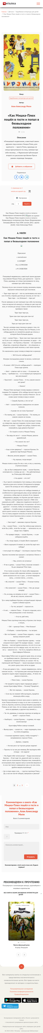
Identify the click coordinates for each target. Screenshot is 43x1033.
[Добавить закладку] (29, 191)
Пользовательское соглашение (21, 989)
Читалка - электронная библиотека (26, 1031)
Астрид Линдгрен (21, 947)
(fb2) (31, 222)
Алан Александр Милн (21, 106)
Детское (11, 12)
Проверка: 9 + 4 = (21, 833)
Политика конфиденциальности (21, 991)
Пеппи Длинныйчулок (21, 945)
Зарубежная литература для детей (27, 12)
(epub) (37, 222)
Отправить (31, 857)
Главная (4, 12)
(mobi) (13, 225)
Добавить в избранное (23, 166)
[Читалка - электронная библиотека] (7, 3)
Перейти (27, 204)
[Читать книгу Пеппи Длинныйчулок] (21, 921)
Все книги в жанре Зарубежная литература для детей (21, 894)
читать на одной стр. (18, 191)
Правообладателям (21, 994)
